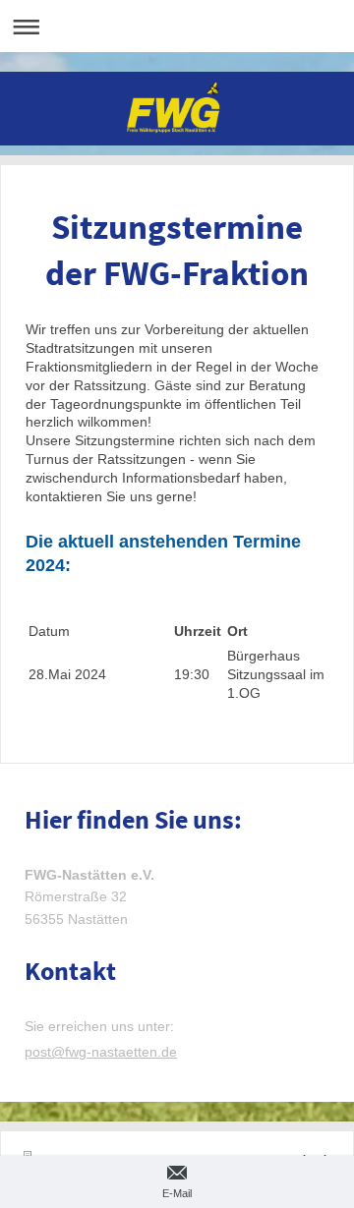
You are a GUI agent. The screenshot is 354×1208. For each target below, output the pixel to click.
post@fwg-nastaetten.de (101, 1052)
